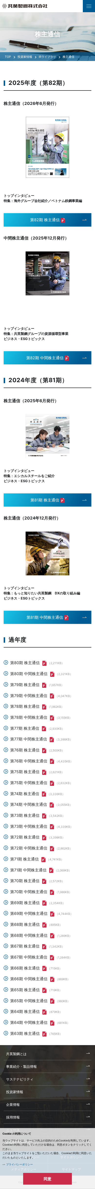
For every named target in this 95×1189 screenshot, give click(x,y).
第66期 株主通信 (25, 968)
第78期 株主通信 (24, 706)
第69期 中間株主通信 (29, 913)
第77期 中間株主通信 (28, 739)
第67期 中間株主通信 (28, 957)
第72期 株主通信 (24, 837)
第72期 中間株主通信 (28, 848)
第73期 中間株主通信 (28, 826)
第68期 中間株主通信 (29, 935)
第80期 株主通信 (25, 662)
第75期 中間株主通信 (28, 782)
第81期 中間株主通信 (45, 617)
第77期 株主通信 (24, 728)
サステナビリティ (19, 1079)
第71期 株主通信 (24, 859)
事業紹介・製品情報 (21, 1066)
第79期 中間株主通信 (28, 695)
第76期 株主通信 (24, 750)
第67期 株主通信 (24, 946)
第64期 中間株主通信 (29, 1022)
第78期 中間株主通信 (28, 717)
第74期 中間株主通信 (28, 804)
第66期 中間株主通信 (29, 978)
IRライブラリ (47, 57)
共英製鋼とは (16, 1054)
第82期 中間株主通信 (45, 357)
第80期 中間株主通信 (29, 673)
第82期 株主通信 (45, 219)
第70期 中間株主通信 (28, 891)
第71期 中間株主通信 (28, 870)
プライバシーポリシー (19, 1164)
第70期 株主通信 (24, 880)
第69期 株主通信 (25, 902)
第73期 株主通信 (24, 815)
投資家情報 (25, 57)
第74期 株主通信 (24, 793)
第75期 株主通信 (24, 771)
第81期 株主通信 (44, 500)
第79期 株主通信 (24, 684)
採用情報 (13, 1117)
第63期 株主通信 (25, 1033)
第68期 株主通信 (25, 924)
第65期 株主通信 (25, 989)
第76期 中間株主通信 (28, 761)
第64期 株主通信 (25, 1011)
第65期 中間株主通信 (29, 1000)
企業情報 (13, 1104)
